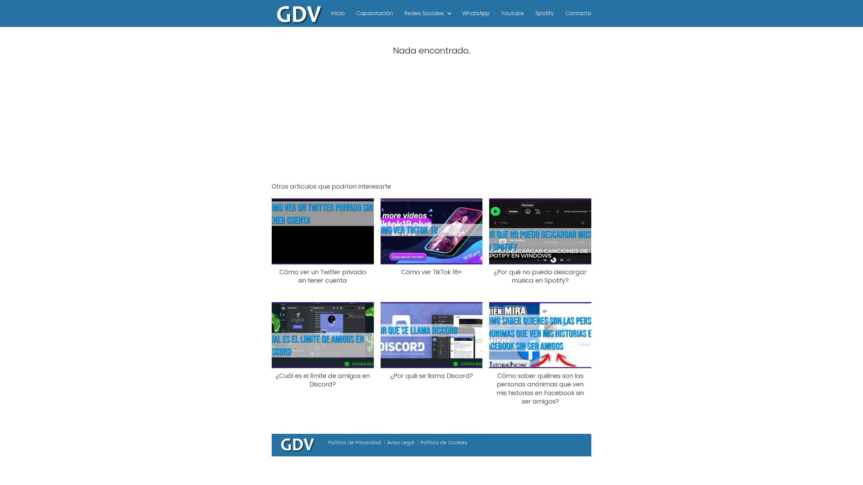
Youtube (512, 13)
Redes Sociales (424, 13)
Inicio (338, 13)
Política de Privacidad (354, 442)
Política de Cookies (444, 442)
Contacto (578, 13)
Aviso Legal (400, 442)
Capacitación (374, 13)
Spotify (544, 13)
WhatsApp (476, 13)
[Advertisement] (431, 124)
